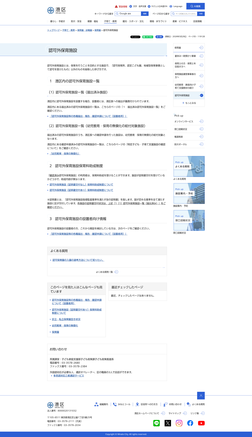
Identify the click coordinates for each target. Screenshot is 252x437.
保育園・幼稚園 (84, 30)
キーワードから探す (117, 13)
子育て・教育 (68, 30)
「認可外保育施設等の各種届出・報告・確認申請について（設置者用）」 (88, 116)
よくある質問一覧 (104, 272)
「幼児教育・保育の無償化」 (65, 153)
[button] (121, 6)
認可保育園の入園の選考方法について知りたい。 (78, 260)
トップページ (53, 30)
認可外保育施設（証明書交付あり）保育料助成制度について (81, 190)
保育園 (97, 30)
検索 (201, 14)
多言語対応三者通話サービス (68, 375)
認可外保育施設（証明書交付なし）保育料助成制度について (81, 184)
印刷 (160, 36)
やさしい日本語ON (159, 6)
